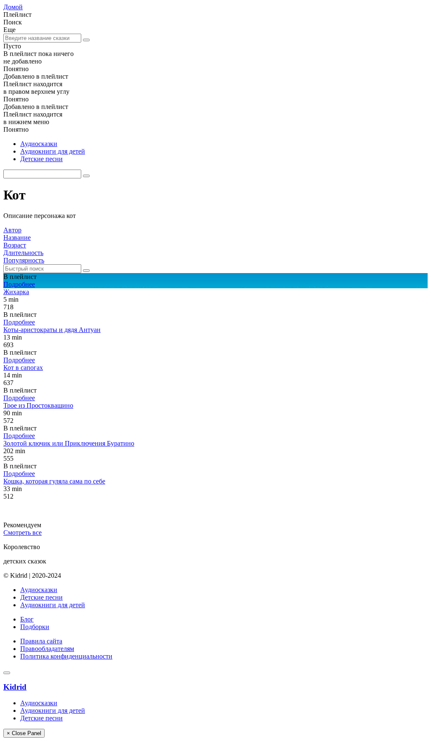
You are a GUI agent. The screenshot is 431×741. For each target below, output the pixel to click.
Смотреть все (22, 532)
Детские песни (41, 158)
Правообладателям (47, 648)
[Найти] (86, 40)
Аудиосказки (38, 143)
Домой (13, 7)
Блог (27, 619)
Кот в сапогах (23, 367)
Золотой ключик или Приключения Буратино (68, 443)
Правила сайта (41, 641)
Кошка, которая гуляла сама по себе (54, 481)
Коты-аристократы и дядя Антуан (52, 329)
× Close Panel (24, 733)
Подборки (34, 626)
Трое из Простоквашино (38, 405)
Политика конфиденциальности (66, 656)
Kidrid (15, 687)
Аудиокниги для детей (52, 151)
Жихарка (16, 291)
